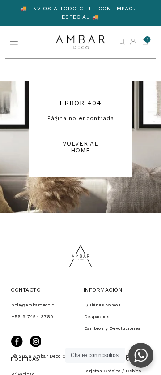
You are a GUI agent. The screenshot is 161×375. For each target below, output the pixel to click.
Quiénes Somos (102, 304)
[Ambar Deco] (80, 42)
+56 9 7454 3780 (32, 316)
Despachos (97, 316)
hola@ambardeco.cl (33, 304)
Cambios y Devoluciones (112, 328)
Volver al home (80, 147)
